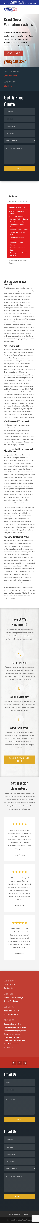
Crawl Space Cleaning (17, 222)
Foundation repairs (11, 1044)
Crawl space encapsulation (14, 1040)
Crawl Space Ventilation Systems (18, 254)
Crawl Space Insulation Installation (17, 234)
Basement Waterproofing (18, 201)
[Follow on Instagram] (25, 1063)
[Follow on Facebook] (14, 1063)
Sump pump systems (12, 1034)
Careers (25, 1214)
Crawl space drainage (12, 1037)
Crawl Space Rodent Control (16, 244)
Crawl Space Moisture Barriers (17, 239)
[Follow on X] (19, 1063)
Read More (13, 53)
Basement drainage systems (15, 1030)
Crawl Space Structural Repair (17, 249)
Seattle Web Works (24, 1220)
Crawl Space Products (16, 216)
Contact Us (8, 988)
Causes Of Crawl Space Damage (16, 212)
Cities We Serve (14, 1214)
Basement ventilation (12, 1024)
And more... (8, 1047)
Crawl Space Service (17, 207)
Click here (8, 86)
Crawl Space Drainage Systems (17, 226)
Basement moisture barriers (15, 1027)
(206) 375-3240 (15, 61)
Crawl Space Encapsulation (19, 230)
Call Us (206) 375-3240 (19, 759)
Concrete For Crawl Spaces (19, 219)
